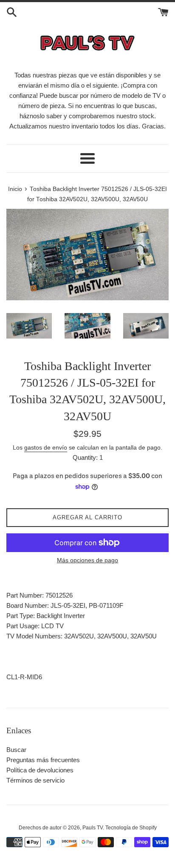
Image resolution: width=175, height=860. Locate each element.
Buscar (16, 749)
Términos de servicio (35, 780)
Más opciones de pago (87, 560)
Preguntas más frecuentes (43, 759)
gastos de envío (45, 447)
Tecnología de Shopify (131, 828)
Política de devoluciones (39, 770)
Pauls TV (92, 828)
